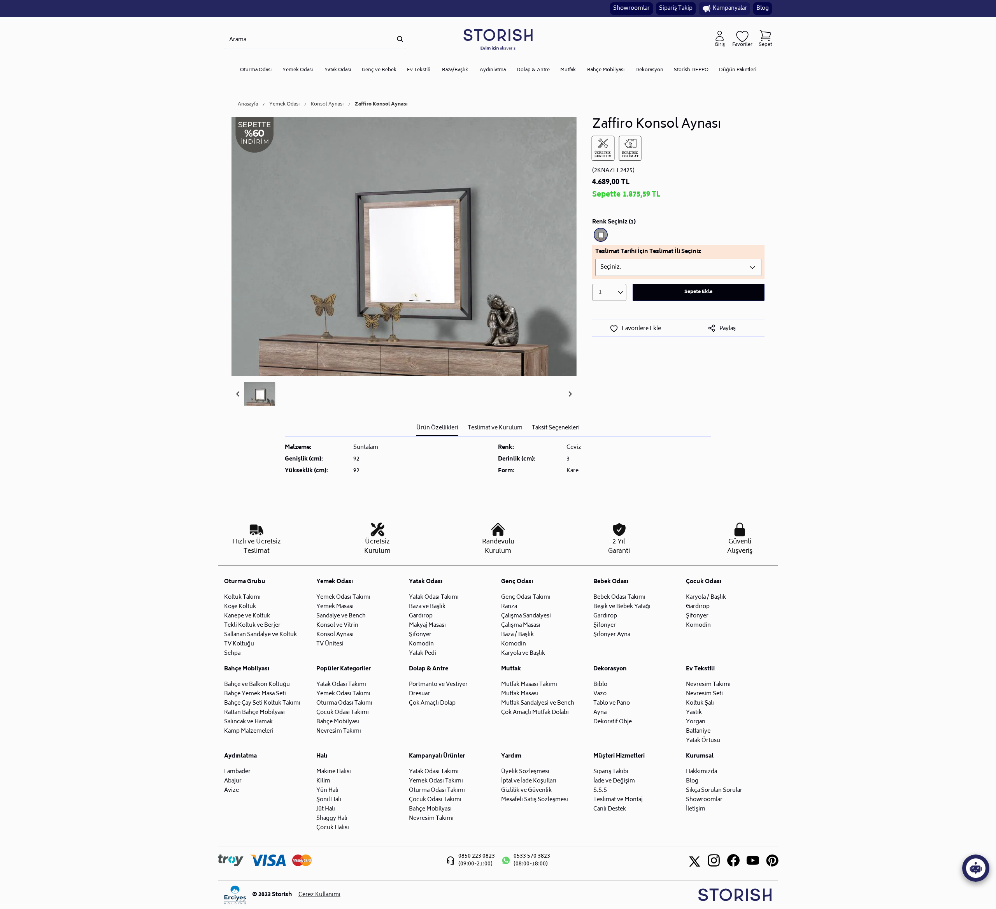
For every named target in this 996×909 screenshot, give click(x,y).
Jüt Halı (325, 809)
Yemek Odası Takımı (343, 597)
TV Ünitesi (330, 644)
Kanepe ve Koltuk (247, 616)
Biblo (600, 684)
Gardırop (421, 616)
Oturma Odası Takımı (344, 703)
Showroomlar (631, 8)
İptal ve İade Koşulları (528, 781)
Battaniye (698, 731)
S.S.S (600, 790)
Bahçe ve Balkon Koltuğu (257, 684)
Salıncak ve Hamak (248, 722)
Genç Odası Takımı (526, 597)
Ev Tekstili (418, 70)
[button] (259, 394)
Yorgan (695, 722)
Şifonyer (420, 635)
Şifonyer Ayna (611, 635)
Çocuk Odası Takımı (342, 712)
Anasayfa (248, 105)
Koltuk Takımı (242, 597)
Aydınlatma (493, 70)
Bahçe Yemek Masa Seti (255, 694)
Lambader (237, 772)
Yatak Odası (337, 70)
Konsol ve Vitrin (337, 625)
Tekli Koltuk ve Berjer (252, 625)
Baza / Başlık (517, 635)
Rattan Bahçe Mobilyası (254, 712)
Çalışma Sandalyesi (526, 616)
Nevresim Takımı (338, 731)
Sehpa (232, 653)
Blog (762, 8)
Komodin (421, 644)
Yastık (694, 712)
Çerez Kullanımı (319, 895)
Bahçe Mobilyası (605, 70)
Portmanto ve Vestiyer (438, 684)
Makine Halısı (333, 772)
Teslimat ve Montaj (618, 800)
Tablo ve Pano (611, 703)
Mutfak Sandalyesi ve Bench (537, 703)
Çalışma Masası (520, 625)
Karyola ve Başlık (523, 653)
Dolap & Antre (533, 70)
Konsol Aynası (327, 105)
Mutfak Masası (519, 694)
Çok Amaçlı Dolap (432, 703)
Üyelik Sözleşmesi (525, 772)
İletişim (695, 809)
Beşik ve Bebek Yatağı (622, 607)
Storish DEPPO (691, 70)
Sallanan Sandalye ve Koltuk (260, 635)
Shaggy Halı (331, 818)
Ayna (600, 712)
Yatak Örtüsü (703, 740)
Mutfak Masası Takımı (529, 684)
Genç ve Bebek (379, 70)
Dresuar (419, 694)
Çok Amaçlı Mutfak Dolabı (535, 712)
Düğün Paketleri (737, 70)
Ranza (509, 607)
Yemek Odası (297, 70)
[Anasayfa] (498, 39)
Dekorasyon (649, 70)
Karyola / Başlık (706, 597)
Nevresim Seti (704, 694)
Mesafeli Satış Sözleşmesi (534, 800)
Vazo (600, 694)
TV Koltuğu (239, 644)
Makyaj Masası (427, 625)
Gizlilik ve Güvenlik (526, 790)
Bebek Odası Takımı (619, 597)
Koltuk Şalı (700, 703)
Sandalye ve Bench (341, 616)
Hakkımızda (701, 772)
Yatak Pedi (422, 653)
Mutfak (568, 70)
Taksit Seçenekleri (556, 428)
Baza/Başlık (455, 70)
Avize (231, 790)
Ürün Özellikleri (437, 428)
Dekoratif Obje (612, 722)
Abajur (233, 781)
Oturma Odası (256, 70)
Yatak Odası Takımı (434, 597)
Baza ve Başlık (427, 607)
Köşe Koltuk (240, 607)
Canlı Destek (609, 809)
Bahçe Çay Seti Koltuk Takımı (262, 703)
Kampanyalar (730, 8)
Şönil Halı (328, 800)
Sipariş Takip (676, 8)
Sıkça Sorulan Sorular (714, 790)
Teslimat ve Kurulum (495, 428)
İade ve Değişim (614, 781)
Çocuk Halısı (332, 828)
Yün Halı (327, 790)
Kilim (323, 781)
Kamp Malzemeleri (249, 731)
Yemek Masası (335, 607)
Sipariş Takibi (610, 772)
